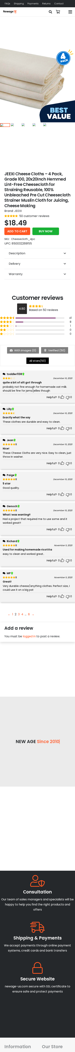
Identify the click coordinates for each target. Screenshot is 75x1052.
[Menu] (70, 11)
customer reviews (34, 216)
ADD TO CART (17, 231)
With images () (24, 350)
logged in (29, 636)
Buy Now (45, 231)
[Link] (10, 12)
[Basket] (58, 11)
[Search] (50, 11)
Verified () (56, 350)
